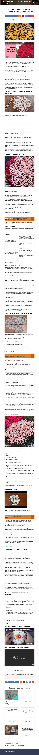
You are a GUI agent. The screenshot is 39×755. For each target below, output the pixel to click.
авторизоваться (23, 745)
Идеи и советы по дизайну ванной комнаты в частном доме (11, 736)
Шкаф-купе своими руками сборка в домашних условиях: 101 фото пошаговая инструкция (27, 710)
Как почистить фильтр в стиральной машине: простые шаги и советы (27, 695)
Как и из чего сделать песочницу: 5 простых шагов (11, 710)
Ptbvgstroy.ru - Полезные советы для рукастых (18, 2)
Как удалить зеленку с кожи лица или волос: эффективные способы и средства (11, 702)
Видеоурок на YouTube (8, 546)
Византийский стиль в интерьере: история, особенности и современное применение (27, 719)
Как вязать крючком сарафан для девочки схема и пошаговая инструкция (11, 719)
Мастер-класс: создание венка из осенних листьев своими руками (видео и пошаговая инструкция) (27, 729)
